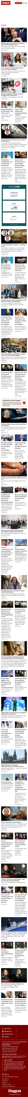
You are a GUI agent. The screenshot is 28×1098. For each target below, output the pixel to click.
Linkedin (24, 1056)
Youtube (19, 1057)
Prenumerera (18, 3)
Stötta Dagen (5, 1054)
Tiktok (15, 1057)
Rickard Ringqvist (6, 1044)
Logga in (24, 3)
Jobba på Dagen (13, 1054)
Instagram (19, 1056)
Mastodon (4, 1057)
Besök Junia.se (5, 1079)
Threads (11, 1057)
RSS (8, 1057)
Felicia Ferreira (23, 1041)
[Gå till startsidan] (5, 3)
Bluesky (9, 1056)
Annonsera (4, 1082)
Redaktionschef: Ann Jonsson (8, 1086)
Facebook (14, 1056)
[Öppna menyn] (26, 3)
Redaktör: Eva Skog (6, 1084)
